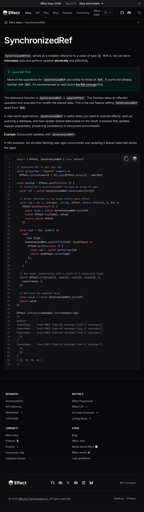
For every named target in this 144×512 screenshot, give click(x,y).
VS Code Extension (83, 412)
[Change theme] (139, 12)
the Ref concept (86, 84)
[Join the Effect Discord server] (129, 13)
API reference (13, 406)
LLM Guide (12, 418)
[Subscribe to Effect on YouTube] (76, 483)
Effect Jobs (78, 440)
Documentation (14, 400)
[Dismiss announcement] (139, 3)
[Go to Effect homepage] (27, 482)
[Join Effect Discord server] (60, 483)
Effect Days (97, 12)
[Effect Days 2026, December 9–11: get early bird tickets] (72, 3)
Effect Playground (82, 400)
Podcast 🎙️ (12, 440)
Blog (55, 12)
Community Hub (15, 452)
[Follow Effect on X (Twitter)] (68, 483)
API (37, 12)
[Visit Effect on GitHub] (53, 483)
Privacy (131, 498)
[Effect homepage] (11, 12)
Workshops (12, 412)
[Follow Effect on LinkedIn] (83, 483)
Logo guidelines (81, 458)
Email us (119, 498)
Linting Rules (79, 418)
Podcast (67, 12)
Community (83, 12)
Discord (10, 446)
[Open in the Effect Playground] (134, 158)
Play (46, 12)
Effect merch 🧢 (81, 452)
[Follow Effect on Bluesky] (91, 483)
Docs (28, 12)
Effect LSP (78, 406)
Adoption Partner (15, 458)
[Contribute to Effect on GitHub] (122, 13)
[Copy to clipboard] (126, 158)
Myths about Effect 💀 (85, 446)
